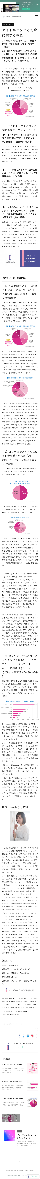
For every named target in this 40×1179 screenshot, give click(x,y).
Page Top (20, 1162)
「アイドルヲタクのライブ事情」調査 (14, 1098)
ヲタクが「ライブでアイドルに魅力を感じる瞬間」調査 (20, 1081)
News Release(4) (18, 1024)
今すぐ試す (26, 9)
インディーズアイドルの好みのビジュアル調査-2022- (20, 1064)
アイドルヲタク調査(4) (7, 1024)
